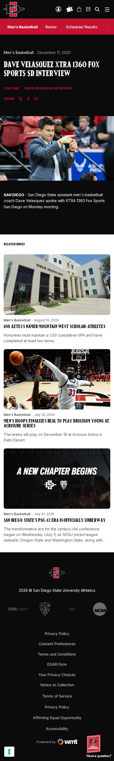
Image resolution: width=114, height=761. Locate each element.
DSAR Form (57, 664)
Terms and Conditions (57, 654)
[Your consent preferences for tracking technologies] (9, 752)
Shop (79, 9)
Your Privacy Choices (57, 674)
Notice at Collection (57, 685)
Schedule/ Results (82, 27)
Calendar (88, 9)
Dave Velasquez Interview (48, 88)
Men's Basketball (19, 52)
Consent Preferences (57, 643)
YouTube (11, 88)
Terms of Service (57, 695)
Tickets (69, 9)
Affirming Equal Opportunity (57, 717)
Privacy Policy (57, 633)
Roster (51, 27)
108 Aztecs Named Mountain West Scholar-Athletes (54, 327)
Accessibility (57, 728)
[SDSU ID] (58, 9)
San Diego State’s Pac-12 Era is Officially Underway (55, 520)
